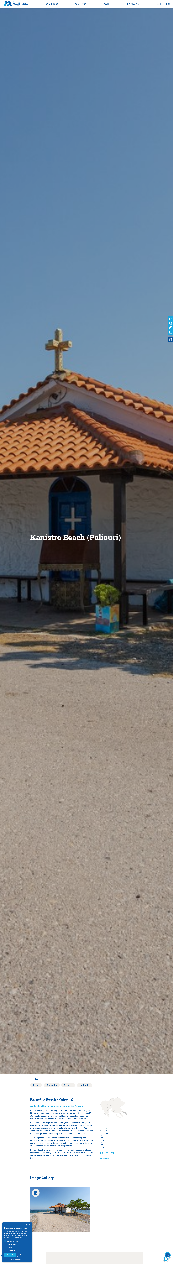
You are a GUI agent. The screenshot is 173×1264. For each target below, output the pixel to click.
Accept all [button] (10, 1255)
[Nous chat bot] (167, 1257)
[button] (17, 1259)
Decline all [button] (23, 1255)
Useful (107, 4)
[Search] (158, 4)
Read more (18, 1237)
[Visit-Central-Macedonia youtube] (171, 332)
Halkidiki (84, 1085)
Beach (36, 1085)
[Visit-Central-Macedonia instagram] (171, 323)
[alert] (17, 1242)
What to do (81, 4)
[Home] (16, 3)
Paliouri (68, 1085)
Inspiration (133, 4)
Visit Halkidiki (105, 1158)
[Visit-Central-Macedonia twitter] (171, 328)
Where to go (52, 4)
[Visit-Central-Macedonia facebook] (171, 319)
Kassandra (52, 1085)
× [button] (29, 1225)
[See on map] (161, 4)
